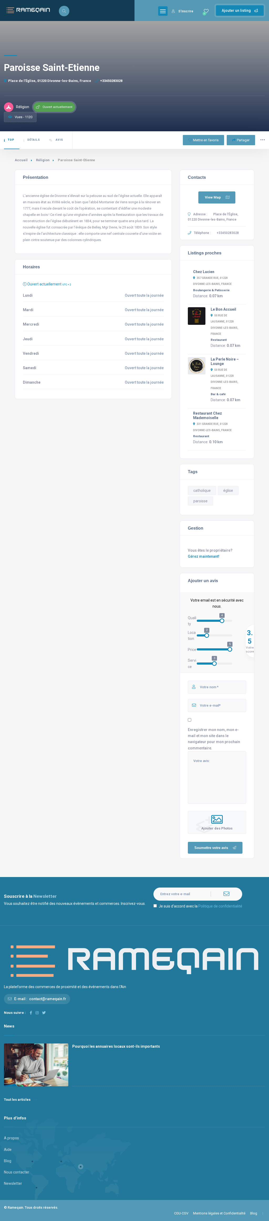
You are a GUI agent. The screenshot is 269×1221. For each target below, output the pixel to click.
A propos (11, 1138)
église (228, 490)
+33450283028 (111, 81)
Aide (8, 1149)
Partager (243, 140)
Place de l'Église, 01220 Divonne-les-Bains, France (49, 81)
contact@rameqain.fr (47, 999)
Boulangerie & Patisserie (211, 290)
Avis (59, 139)
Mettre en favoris (206, 140)
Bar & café (218, 394)
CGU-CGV (181, 1213)
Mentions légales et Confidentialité (219, 1213)
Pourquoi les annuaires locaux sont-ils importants (116, 1046)
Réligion (42, 160)
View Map (213, 197)
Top (11, 139)
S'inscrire (185, 11)
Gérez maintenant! (203, 556)
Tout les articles (17, 1100)
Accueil (21, 160)
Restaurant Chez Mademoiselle (207, 415)
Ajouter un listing (237, 10)
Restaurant (219, 340)
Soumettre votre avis (211, 848)
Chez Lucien (203, 272)
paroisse (200, 501)
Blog (7, 1161)
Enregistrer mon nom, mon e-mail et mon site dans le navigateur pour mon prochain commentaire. (214, 739)
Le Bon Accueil (223, 309)
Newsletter (13, 1183)
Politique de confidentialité (220, 906)
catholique (202, 490)
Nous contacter (16, 1172)
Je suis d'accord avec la (200, 906)
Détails (33, 139)
